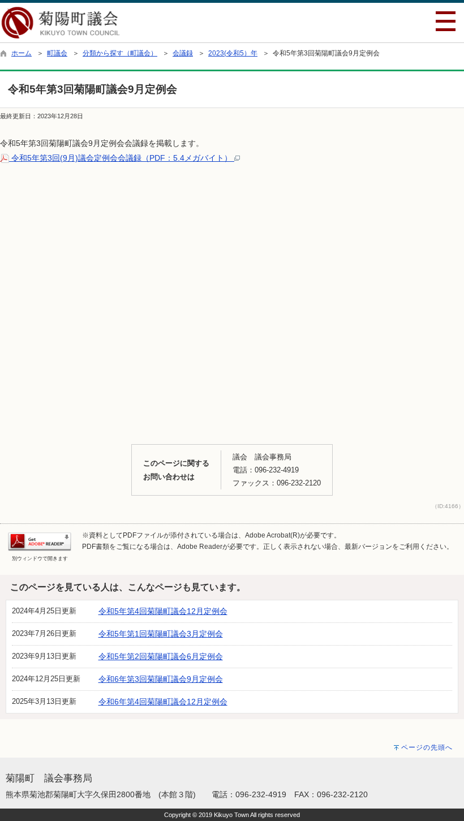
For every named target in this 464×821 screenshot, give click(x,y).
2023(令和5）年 (232, 53)
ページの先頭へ (427, 747)
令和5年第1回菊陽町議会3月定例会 (160, 633)
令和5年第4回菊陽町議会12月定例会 (162, 611)
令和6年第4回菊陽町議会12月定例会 (162, 701)
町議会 (57, 53)
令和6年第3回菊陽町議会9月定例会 (160, 679)
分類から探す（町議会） (120, 53)
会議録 (183, 53)
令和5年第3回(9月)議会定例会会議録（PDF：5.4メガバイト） (121, 157)
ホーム (21, 53)
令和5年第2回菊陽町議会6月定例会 (160, 656)
